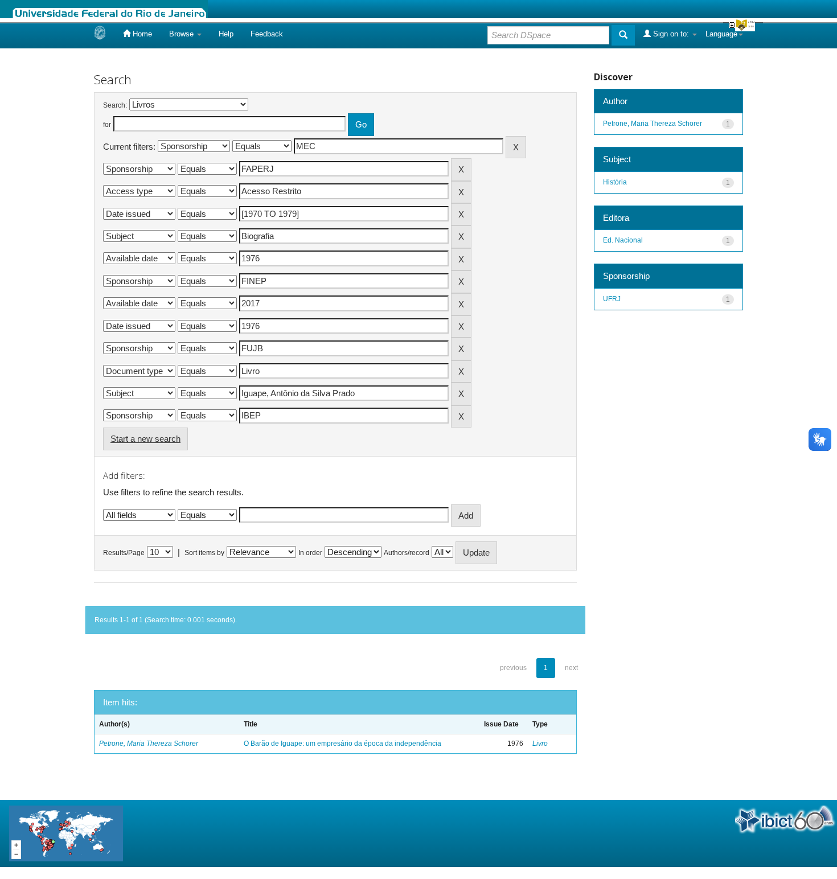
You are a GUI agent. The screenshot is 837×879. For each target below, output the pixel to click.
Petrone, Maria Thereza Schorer (148, 743)
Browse (182, 34)
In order (310, 553)
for (107, 125)
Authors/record (406, 553)
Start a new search (145, 438)
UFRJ (612, 299)
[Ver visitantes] (66, 832)
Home (141, 34)
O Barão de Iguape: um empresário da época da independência (342, 743)
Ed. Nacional (623, 240)
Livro (540, 743)
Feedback (267, 34)
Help (226, 34)
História (615, 182)
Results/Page (124, 553)
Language (721, 34)
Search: (115, 105)
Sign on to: (671, 34)
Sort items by (204, 553)
